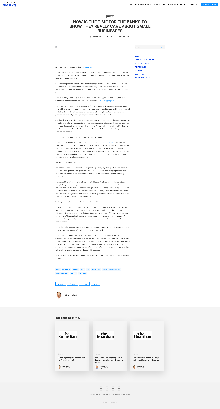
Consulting (139, 74)
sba (88, 269)
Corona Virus (66, 269)
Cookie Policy (107, 394)
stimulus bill (82, 273)
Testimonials (140, 67)
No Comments (123, 37)
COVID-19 (75, 269)
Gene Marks (96, 37)
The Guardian (87, 67)
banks (58, 269)
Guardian (110, 17)
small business (96, 269)
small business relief (62, 273)
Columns (138, 71)
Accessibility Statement (121, 394)
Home (137, 56)
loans (82, 269)
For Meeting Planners (144, 60)
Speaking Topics (142, 63)
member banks (108, 142)
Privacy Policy (95, 394)
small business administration (111, 269)
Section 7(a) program (106, 101)
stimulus (73, 273)
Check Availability (142, 78)
